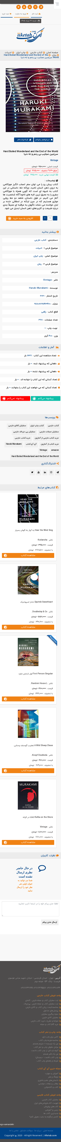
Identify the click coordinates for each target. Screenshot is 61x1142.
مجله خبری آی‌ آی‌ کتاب (49, 1068)
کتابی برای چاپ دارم (50, 1037)
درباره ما (37, 1130)
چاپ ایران (20, 52)
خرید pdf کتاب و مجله (49, 1024)
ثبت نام (35, 14)
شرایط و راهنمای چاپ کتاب (47, 1061)
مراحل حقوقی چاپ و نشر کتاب (46, 1047)
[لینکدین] (30, 7)
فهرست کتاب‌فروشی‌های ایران (46, 1103)
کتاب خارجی (36, 52)
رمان (54, 55)
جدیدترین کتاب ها (51, 1113)
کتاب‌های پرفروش (51, 1106)
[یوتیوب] (24, 7)
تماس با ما (14, 1130)
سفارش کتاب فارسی (50, 1099)
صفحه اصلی (52, 52)
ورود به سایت (21, 14)
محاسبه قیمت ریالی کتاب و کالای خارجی (42, 1007)
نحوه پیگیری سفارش (49, 1014)
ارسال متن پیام (49, 922)
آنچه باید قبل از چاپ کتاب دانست (44, 1050)
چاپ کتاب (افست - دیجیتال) (47, 1057)
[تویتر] (18, 7)
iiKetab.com (50, 1135)
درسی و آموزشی (51, 1110)
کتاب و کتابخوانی (51, 1087)
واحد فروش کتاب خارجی (49, 995)
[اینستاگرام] (35, 7)
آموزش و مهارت (51, 1073)
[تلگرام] (41, 7)
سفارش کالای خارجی (50, 1017)
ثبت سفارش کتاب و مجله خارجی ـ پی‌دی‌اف (41, 1004)
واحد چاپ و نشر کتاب (50, 1032)
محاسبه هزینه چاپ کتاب (48, 1040)
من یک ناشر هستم (50, 1054)
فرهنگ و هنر (53, 1077)
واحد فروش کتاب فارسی (49, 1095)
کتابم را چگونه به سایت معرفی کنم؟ (43, 1117)
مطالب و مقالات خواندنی (48, 1083)
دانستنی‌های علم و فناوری (48, 1080)
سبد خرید (6, 14)
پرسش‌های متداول (51, 1010)
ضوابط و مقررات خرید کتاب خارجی (44, 1021)
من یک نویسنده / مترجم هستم (45, 1043)
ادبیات (8, 52)
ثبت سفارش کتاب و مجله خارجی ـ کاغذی (41, 1000)
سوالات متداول (26, 1130)
